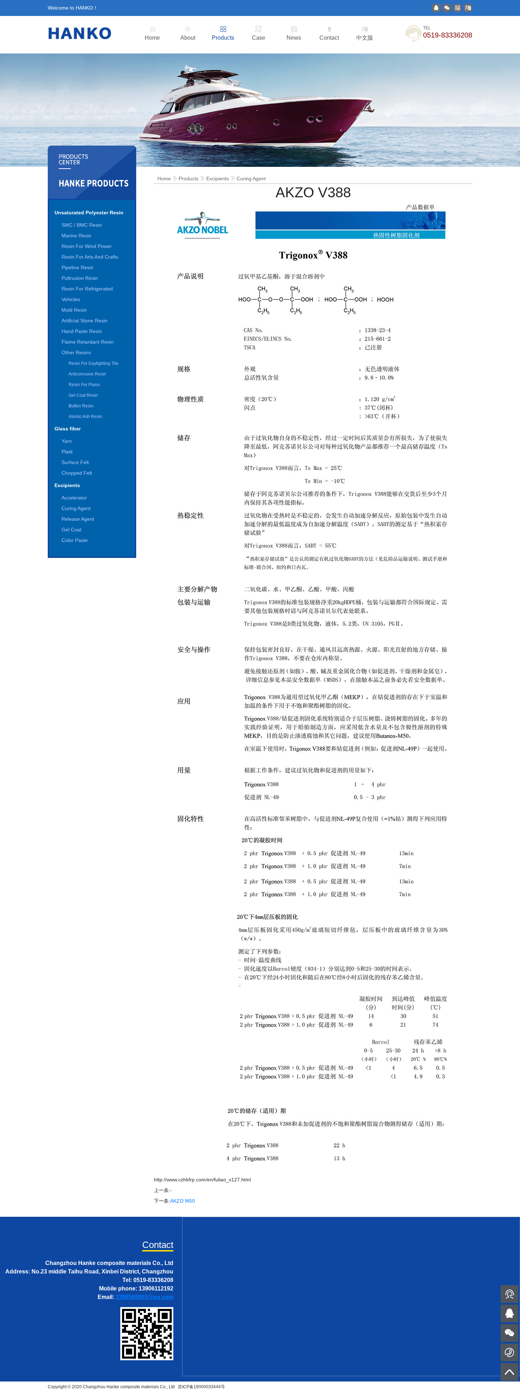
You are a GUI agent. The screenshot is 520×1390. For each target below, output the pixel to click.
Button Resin (81, 405)
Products (188, 178)
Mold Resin (74, 310)
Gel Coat (71, 529)
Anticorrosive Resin (87, 374)
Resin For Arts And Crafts (90, 257)
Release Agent (78, 519)
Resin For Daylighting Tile (94, 363)
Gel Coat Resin (83, 395)
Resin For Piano (84, 384)
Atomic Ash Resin (85, 416)
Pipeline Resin (77, 267)
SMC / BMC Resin (82, 225)
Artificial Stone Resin (85, 320)
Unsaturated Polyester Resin (88, 212)
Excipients (67, 485)
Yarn (67, 441)
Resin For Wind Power (87, 246)
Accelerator (74, 498)
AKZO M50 (182, 1201)
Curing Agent (76, 508)
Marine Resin (76, 235)
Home (164, 178)
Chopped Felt (77, 473)
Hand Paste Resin (82, 331)
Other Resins (76, 352)
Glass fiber (67, 428)
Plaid (67, 451)
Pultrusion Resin (80, 278)
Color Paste (75, 540)
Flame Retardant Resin (88, 342)
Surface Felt (75, 462)
